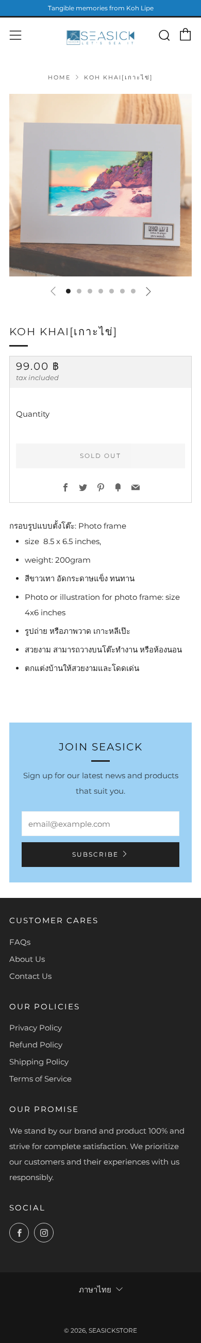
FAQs (19, 942)
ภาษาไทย (95, 1289)
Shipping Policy (39, 1062)
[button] (68, 291)
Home (59, 77)
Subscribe (95, 854)
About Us (27, 959)
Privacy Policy (35, 1028)
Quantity (32, 414)
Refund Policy (35, 1045)
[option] (100, 185)
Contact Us (30, 976)
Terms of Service (40, 1079)
